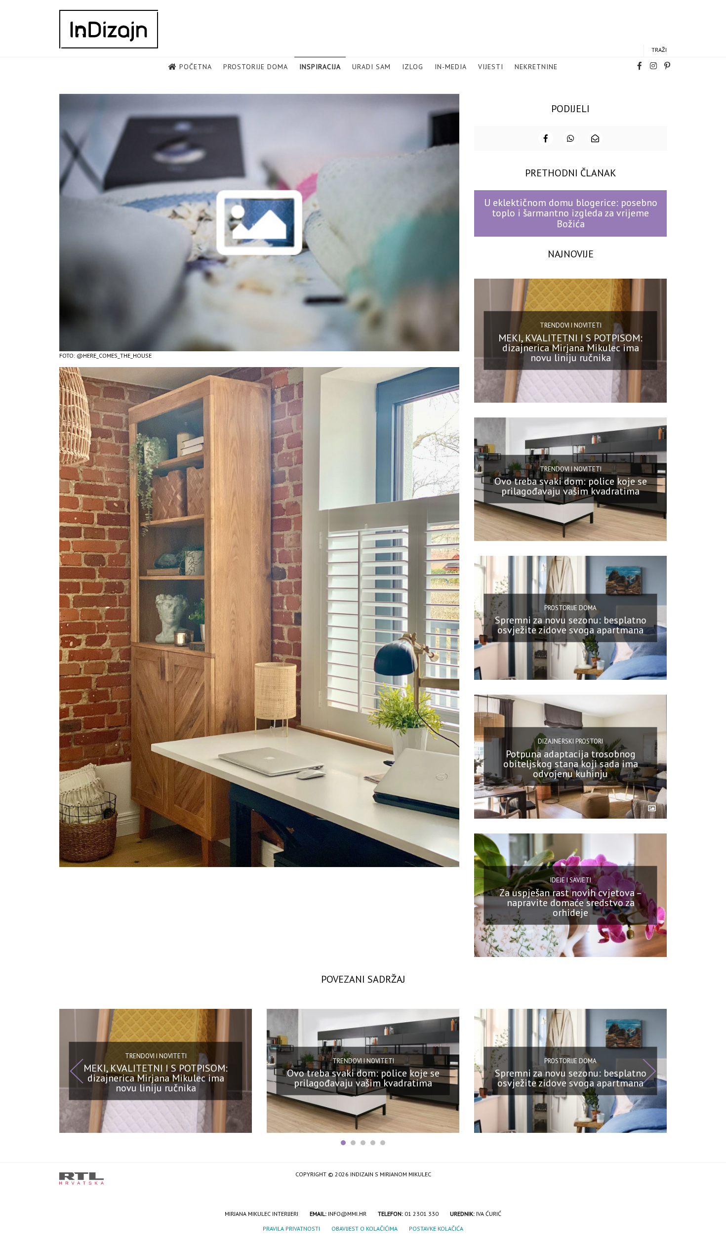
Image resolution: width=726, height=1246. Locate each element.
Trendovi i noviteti (571, 325)
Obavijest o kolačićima (364, 1228)
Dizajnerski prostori (570, 741)
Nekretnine (536, 66)
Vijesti (490, 66)
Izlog (412, 66)
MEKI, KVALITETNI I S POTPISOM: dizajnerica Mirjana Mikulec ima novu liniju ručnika (570, 347)
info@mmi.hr (347, 1213)
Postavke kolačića (436, 1228)
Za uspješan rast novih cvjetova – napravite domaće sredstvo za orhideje (570, 902)
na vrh (657, 1175)
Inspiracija (320, 66)
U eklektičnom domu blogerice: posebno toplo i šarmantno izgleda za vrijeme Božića (570, 213)
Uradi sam (371, 66)
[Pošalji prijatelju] (595, 138)
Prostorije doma (255, 66)
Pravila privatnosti (291, 1228)
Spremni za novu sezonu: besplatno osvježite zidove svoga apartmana (570, 625)
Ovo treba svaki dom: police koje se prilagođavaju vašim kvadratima (570, 486)
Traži (659, 49)
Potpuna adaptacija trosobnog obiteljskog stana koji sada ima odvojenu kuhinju (570, 764)
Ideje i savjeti (570, 880)
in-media (451, 66)
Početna (195, 66)
